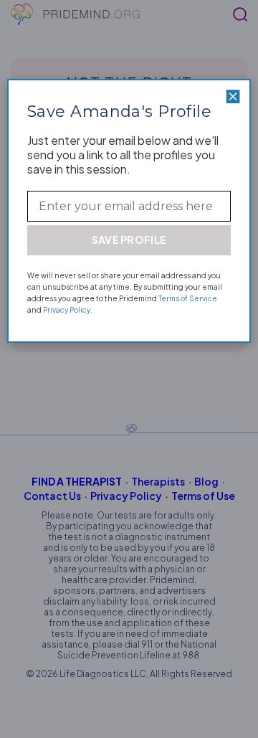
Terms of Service (187, 298)
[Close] (233, 96)
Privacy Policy (66, 310)
